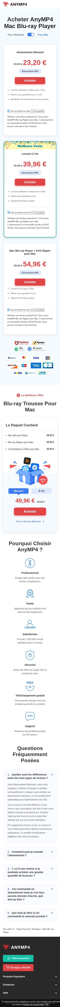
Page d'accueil (23, 929)
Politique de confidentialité (33, 1005)
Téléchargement (20, 958)
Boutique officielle (20, 967)
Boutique (36, 929)
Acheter (30, 80)
